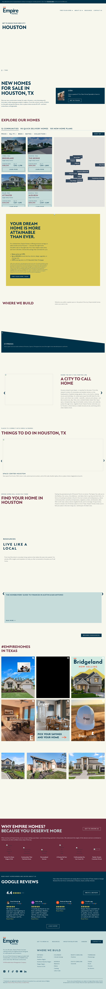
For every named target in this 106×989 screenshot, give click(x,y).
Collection (39, 134)
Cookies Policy (25, 982)
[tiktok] (13, 971)
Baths (28, 134)
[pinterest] (17, 971)
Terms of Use (11, 982)
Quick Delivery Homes (34, 129)
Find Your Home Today (20, 276)
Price (3, 134)
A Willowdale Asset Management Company (14, 962)
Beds (20, 134)
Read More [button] (10, 919)
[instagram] (4, 971)
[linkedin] (25, 971)
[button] (66, 10)
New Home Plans (61, 129)
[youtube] (21, 971)
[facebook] (8, 971)
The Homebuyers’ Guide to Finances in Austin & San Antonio (34, 595)
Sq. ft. (12, 134)
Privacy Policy (18, 982)
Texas (6, 70)
